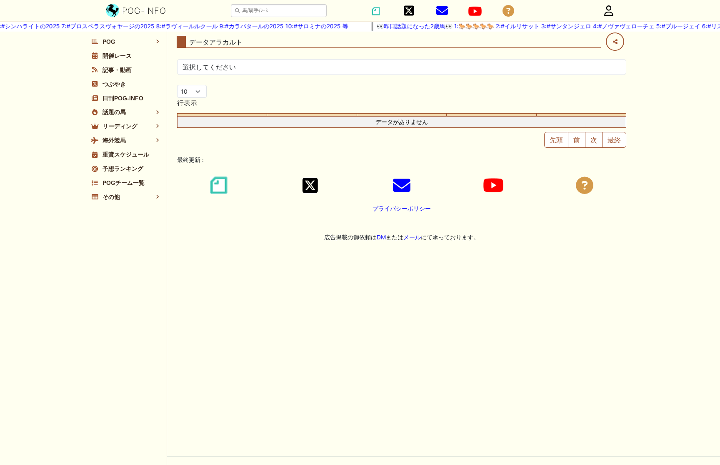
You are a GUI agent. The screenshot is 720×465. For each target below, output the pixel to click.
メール (412, 237)
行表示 (187, 103)
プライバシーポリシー (401, 208)
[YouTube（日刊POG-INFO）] (475, 11)
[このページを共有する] (615, 41)
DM (381, 237)
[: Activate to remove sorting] (222, 115)
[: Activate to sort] (312, 115)
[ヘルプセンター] (508, 11)
